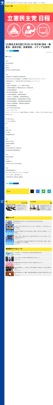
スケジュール (16, 50)
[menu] (2, 201)
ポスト (32, 191)
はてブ (49, 191)
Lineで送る (43, 191)
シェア (37, 191)
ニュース (15, 1)
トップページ (8, 1)
